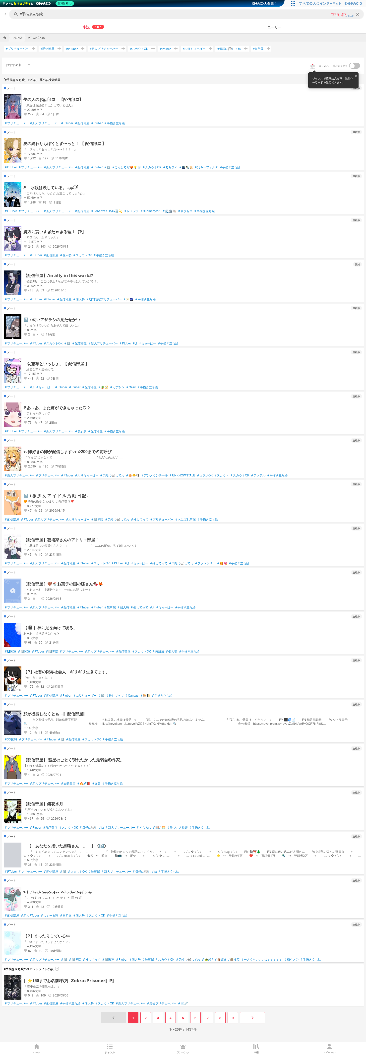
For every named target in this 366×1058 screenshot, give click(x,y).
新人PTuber (30, 915)
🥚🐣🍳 (133, 475)
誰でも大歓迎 (178, 827)
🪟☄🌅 (159, 827)
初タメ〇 (292, 959)
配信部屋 (47, 48)
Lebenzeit (99, 211)
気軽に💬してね (229, 48)
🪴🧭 (103, 387)
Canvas (132, 695)
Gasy (131, 387)
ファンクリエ (205, 563)
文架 (96, 783)
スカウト (222, 475)
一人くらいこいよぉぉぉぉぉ (262, 959)
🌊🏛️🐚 (169, 211)
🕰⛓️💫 (115, 211)
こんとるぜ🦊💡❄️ (127, 167)
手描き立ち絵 (115, 123)
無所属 (258, 48)
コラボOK (205, 475)
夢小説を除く (340, 65)
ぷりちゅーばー (194, 48)
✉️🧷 (183, 1003)
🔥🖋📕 (83, 783)
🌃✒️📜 (186, 167)
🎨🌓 (145, 695)
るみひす (170, 167)
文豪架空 (68, 783)
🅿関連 (10, 651)
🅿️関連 (24, 651)
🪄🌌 (128, 299)
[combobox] (18, 65)
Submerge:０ (151, 211)
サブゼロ (185, 211)
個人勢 (65, 255)
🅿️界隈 (97, 519)
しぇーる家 (49, 915)
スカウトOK (139, 48)
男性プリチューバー (161, 1003)
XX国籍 (11, 739)
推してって (139, 519)
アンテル (258, 475)
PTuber (72, 49)
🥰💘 (222, 563)
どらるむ (144, 827)
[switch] (354, 66)
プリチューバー (17, 48)
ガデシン (117, 387)
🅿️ (108, 167)
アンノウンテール (155, 475)
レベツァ (131, 211)
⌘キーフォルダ (206, 167)
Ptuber (165, 49)
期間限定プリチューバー (104, 299)
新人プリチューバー (104, 48)
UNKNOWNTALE (182, 475)
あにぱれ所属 (186, 519)
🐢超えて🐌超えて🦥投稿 (221, 959)
